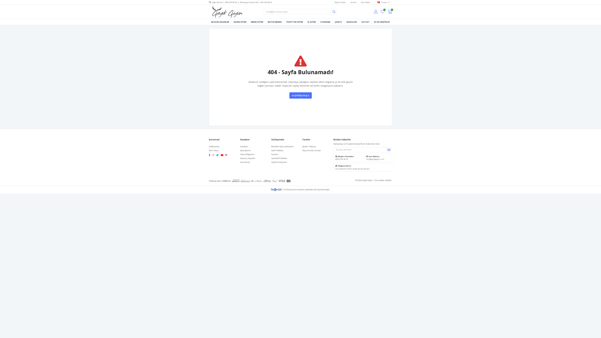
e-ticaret (300, 189)
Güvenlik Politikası (279, 158)
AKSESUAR (351, 21)
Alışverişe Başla (300, 95)
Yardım (353, 2)
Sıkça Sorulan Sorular (311, 150)
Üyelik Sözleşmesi (279, 162)
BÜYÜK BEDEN (275, 21)
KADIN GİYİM (240, 21)
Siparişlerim (245, 150)
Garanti (274, 154)
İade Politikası (277, 150)
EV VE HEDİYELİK (382, 21)
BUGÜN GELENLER (220, 21)
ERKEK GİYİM (257, 21)
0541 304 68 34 (266, 2)
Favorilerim (384, 10)
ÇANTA (338, 21)
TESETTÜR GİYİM (294, 21)
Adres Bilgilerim (247, 154)
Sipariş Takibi (340, 2)
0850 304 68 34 (231, 2)
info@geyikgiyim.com (375, 159)
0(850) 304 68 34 (341, 159)
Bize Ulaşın (365, 2)
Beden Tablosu (309, 146)
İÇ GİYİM (312, 21)
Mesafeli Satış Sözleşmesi (282, 146)
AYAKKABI (325, 21)
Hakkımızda (214, 146)
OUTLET (365, 21)
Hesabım (244, 146)
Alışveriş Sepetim (247, 158)
